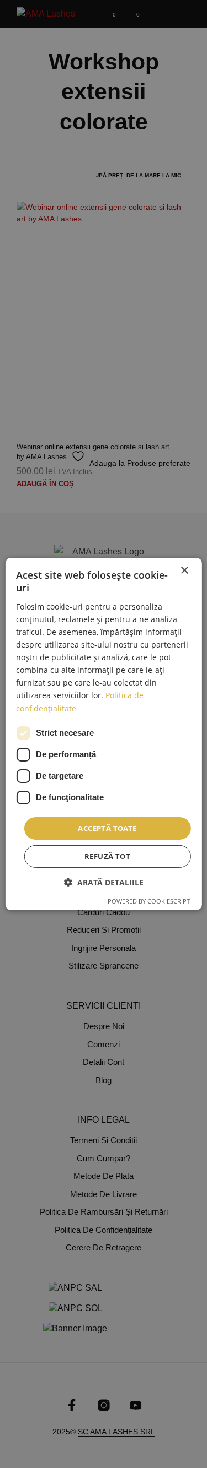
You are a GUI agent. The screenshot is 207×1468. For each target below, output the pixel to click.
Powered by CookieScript (149, 901)
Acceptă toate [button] (107, 828)
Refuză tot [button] (107, 856)
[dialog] (103, 734)
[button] (104, 882)
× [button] (184, 571)
